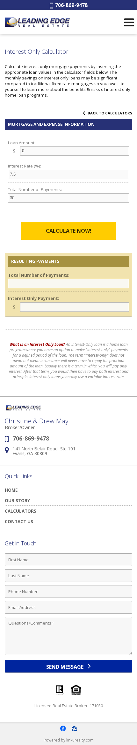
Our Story (17, 500)
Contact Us (19, 521)
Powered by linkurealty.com (69, 740)
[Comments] (68, 654)
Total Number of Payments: (35, 189)
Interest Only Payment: (33, 298)
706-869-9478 (70, 5)
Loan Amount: (21, 143)
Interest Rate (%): (24, 166)
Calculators (20, 511)
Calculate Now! (68, 230)
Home (11, 490)
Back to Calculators (109, 113)
